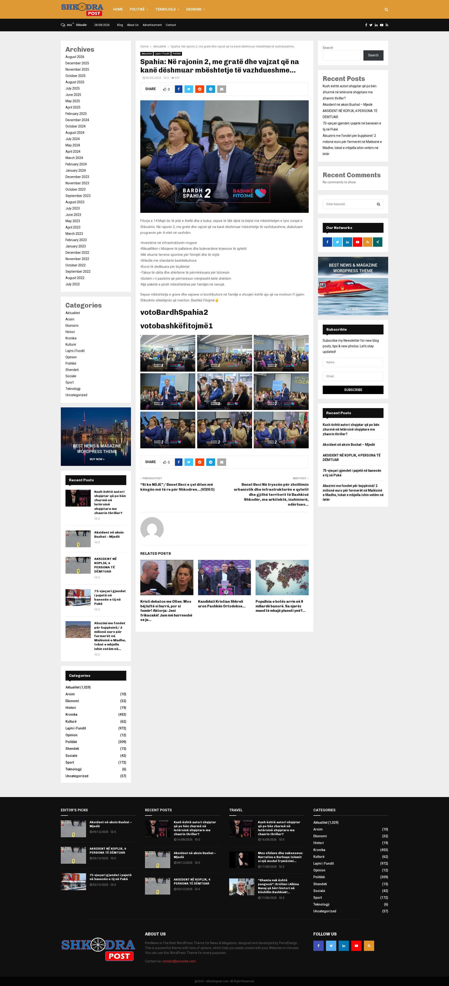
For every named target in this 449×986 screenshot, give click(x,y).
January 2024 (75, 170)
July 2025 (72, 88)
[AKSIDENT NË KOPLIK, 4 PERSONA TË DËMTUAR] (78, 565)
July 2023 (72, 208)
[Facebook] (318, 946)
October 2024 (75, 126)
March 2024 (74, 158)
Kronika (70, 338)
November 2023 (77, 183)
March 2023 (74, 234)
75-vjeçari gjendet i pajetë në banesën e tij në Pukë (110, 597)
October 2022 (75, 265)
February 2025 (76, 114)
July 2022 (72, 284)
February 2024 (76, 164)
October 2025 (75, 76)
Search (328, 48)
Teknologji (165, 9)
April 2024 (72, 151)
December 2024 (77, 120)
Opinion (71, 357)
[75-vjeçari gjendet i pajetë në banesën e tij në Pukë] (78, 597)
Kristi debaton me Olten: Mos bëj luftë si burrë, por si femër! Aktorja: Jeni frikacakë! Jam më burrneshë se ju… (166, 610)
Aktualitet (146, 53)
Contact (171, 25)
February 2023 (76, 240)
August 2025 (74, 82)
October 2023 (75, 189)
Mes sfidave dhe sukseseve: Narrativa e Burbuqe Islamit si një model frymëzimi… (280, 857)
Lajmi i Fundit (162, 53)
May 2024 (72, 145)
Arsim (69, 319)
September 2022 (78, 271)
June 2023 (73, 215)
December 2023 (77, 177)
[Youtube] (356, 946)
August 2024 (74, 132)
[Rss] (369, 946)
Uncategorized (76, 395)
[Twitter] (331, 946)
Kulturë (70, 344)
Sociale (70, 376)
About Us (133, 25)
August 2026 (74, 57)
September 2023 (78, 196)
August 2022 (74, 278)
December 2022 (77, 252)
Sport (69, 382)
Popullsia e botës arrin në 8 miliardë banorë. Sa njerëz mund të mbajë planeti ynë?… (280, 606)
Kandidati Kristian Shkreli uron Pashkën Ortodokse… (221, 603)
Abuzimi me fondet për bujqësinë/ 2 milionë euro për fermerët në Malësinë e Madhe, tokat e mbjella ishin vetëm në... (110, 636)
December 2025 (77, 63)
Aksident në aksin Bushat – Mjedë (109, 534)
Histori (70, 332)
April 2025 (72, 107)
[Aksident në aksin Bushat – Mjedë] (78, 538)
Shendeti (72, 370)
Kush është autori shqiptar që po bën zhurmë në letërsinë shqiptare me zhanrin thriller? (350, 92)
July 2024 (72, 139)
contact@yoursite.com (179, 961)
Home (118, 9)
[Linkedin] (344, 946)
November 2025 (77, 69)
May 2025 (72, 101)
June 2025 (73, 95)
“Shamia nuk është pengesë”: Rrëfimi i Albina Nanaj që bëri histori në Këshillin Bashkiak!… (278, 886)
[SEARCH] (378, 204)
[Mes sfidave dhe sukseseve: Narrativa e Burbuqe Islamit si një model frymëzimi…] (241, 859)
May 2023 (72, 221)
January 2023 (75, 246)
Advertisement (152, 25)
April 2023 (72, 227)
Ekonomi (193, 9)
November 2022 (77, 259)
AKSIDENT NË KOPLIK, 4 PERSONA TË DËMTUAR (105, 565)
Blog (120, 25)
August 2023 (74, 202)
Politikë (137, 9)
